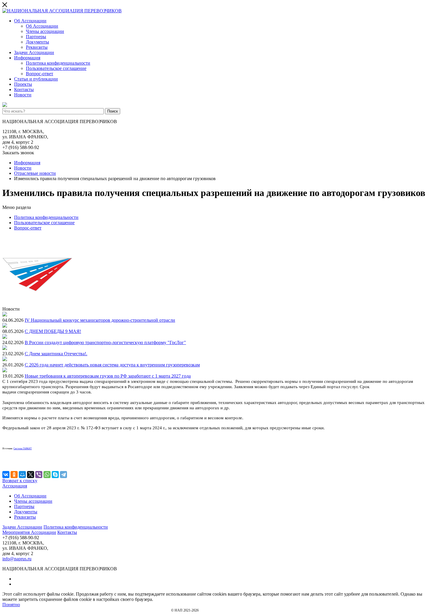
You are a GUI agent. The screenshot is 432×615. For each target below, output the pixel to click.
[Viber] (38, 474)
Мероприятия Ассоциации (29, 532)
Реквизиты (37, 47)
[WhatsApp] (47, 474)
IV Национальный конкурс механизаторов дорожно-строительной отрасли (100, 320)
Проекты (23, 84)
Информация (27, 57)
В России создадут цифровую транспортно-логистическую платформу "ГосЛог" (105, 342)
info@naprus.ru (16, 558)
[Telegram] (63, 474)
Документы (37, 41)
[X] (30, 474)
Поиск (112, 111)
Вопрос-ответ (39, 73)
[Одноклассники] (14, 474)
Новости (22, 94)
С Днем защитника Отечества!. (56, 353)
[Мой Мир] (22, 474)
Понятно (11, 604)
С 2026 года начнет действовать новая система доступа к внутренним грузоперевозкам (112, 364)
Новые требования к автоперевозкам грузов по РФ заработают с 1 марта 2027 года (108, 375)
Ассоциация (14, 485)
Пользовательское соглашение (56, 68)
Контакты (24, 89)
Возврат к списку (19, 480)
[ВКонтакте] (5, 474)
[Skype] (55, 474)
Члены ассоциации (45, 31)
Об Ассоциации (30, 20)
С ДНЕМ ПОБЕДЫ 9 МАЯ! (53, 331)
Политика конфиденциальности (58, 63)
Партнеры (36, 36)
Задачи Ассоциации (34, 52)
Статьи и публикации (36, 78)
